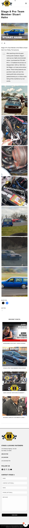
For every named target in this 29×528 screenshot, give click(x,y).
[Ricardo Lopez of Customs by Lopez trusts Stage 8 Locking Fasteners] (14, 406)
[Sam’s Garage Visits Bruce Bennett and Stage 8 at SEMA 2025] (14, 381)
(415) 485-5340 (4, 457)
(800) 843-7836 (4, 454)
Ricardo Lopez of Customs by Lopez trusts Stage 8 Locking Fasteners (15, 417)
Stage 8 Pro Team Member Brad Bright (14, 368)
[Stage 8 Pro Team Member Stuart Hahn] (14, 100)
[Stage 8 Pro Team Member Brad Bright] (14, 356)
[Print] (5, 43)
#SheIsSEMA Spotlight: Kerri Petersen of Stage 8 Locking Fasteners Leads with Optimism (15, 343)
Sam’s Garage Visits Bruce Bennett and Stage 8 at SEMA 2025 (15, 392)
